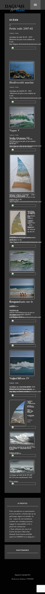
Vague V (14, 130)
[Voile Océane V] (18, 234)
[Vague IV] (22, 271)
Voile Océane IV (19, 378)
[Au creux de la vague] (22, 444)
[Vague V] (22, 126)
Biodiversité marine (21, 82)
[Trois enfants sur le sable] (22, 297)
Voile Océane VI (19, 138)
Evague (13, 301)
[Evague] (22, 342)
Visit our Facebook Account (22, 568)
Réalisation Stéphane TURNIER (22, 579)
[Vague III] (22, 374)
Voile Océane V (18, 195)
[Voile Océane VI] (22, 191)
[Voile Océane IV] (17, 424)
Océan (16, 33)
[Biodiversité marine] (22, 78)
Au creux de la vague (30, 408)
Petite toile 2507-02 (21, 28)
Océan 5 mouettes (20, 448)
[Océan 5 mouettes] (22, 472)
